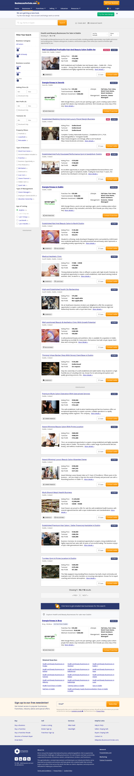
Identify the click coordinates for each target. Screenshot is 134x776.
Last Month (22, 220)
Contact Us (98, 736)
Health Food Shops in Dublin (52, 686)
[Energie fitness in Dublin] (50, 202)
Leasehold (21, 137)
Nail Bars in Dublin (49, 689)
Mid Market (22, 168)
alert (82, 23)
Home (17, 8)
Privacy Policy (100, 711)
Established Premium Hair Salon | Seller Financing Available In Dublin (71, 525)
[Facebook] (24, 759)
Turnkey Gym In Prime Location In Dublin (59, 558)
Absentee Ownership (25, 199)
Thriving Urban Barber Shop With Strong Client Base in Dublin (67, 355)
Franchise (21, 158)
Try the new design (105, 14)
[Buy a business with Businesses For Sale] (29, 3)
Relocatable (22, 140)
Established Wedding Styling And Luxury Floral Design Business (68, 119)
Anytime (21, 210)
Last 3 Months (23, 224)
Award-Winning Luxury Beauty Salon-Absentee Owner (64, 459)
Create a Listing (46, 725)
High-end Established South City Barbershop (60, 289)
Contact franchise (110, 111)
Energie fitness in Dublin (52, 187)
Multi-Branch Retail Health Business (57, 492)
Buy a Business (20, 725)
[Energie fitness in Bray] (50, 636)
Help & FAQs (99, 725)
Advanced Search (94, 23)
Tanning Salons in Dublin (76, 686)
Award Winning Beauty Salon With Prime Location (62, 426)
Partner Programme (106, 760)
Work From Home (24, 151)
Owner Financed (23, 178)
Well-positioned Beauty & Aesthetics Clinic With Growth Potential (69, 322)
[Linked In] (20, 759)
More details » (99, 69)
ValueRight (71, 729)
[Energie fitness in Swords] (50, 97)
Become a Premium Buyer (24, 736)
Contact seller (112, 74)
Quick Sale (21, 185)
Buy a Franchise (20, 729)
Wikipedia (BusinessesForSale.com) (107, 740)
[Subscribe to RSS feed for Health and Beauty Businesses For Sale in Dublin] (29, 759)
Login (117, 8)
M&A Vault (71, 725)
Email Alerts (19, 740)
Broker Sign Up (46, 729)
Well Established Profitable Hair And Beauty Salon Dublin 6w (69, 49)
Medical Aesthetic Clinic (52, 256)
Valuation (64, 8)
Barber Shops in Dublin (100, 689)
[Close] (117, 13)
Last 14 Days (23, 217)
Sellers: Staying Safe (101, 729)
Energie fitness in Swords (53, 82)
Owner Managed (24, 192)
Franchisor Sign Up (47, 733)
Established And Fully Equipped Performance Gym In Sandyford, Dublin (72, 154)
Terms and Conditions (44, 771)
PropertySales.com (105, 753)
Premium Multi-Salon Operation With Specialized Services (66, 393)
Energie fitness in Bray (52, 620)
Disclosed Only (23, 96)
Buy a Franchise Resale (22, 733)
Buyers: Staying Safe (102, 733)
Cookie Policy (68, 771)
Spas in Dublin (97, 686)
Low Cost (21, 175)
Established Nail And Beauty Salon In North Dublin (63, 223)
